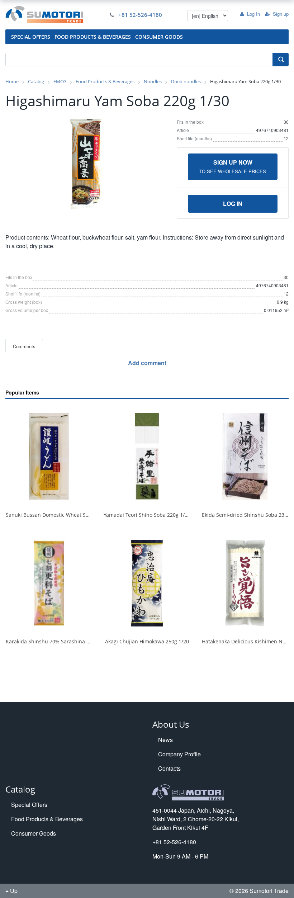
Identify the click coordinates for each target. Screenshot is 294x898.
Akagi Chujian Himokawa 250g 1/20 (147, 641)
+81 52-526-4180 (140, 14)
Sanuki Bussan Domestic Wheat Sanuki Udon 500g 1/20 (72, 514)
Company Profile (179, 754)
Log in (232, 203)
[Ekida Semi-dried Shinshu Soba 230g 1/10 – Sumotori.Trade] (245, 456)
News (165, 740)
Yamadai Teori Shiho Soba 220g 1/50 (147, 514)
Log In (253, 13)
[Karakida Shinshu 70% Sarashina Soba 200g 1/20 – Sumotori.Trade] (49, 583)
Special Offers (29, 804)
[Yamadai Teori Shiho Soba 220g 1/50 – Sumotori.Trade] (147, 456)
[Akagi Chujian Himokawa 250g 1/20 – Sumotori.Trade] (147, 583)
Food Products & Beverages (47, 819)
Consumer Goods (33, 833)
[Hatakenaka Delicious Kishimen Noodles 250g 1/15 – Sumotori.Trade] (245, 583)
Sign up (281, 13)
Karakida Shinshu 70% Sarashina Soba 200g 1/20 (64, 641)
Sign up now (232, 166)
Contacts (169, 768)
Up (13, 891)
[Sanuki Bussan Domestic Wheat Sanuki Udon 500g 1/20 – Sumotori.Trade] (49, 456)
